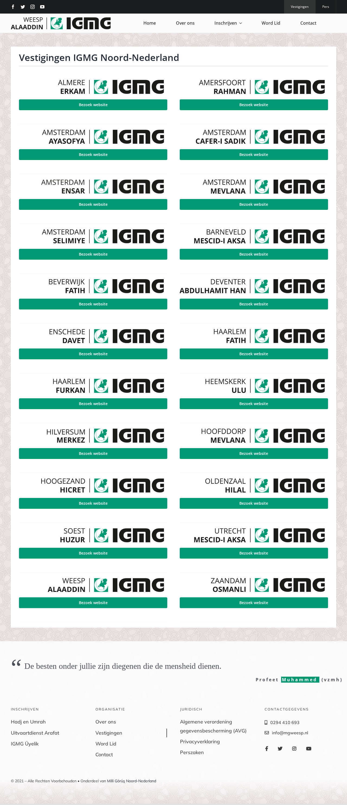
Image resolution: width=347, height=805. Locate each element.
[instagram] (32, 7)
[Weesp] (61, 19)
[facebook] (13, 7)
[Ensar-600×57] (93, 182)
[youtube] (42, 7)
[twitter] (23, 7)
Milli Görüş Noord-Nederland (131, 780)
